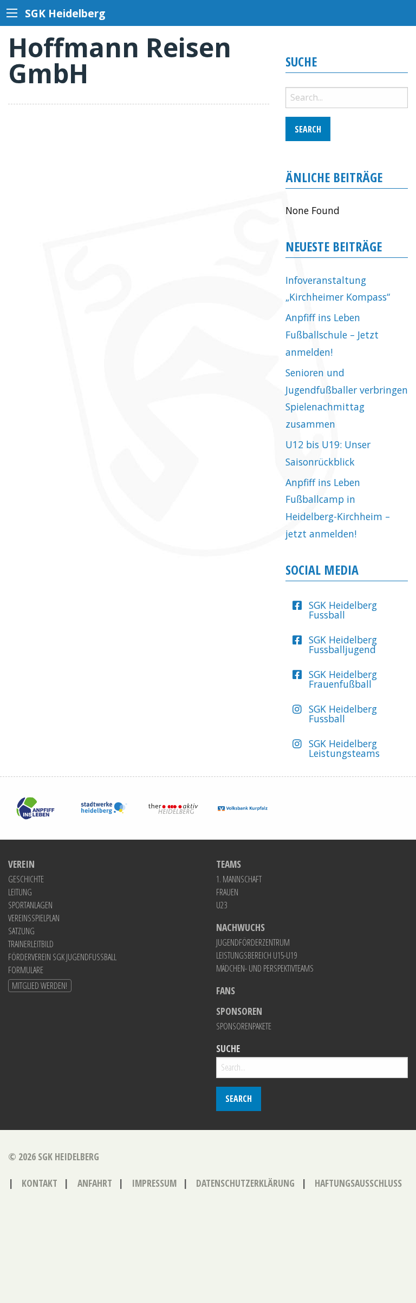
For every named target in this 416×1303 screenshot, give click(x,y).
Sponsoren (239, 1011)
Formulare (25, 970)
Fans (225, 991)
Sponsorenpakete (243, 1026)
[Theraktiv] (173, 807)
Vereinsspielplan (34, 918)
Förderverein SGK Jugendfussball (62, 957)
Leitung (20, 892)
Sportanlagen (30, 905)
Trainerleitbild (31, 944)
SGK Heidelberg (68, 1156)
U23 (221, 905)
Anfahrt (94, 1182)
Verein (21, 864)
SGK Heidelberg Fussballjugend (343, 644)
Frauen (227, 892)
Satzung (21, 931)
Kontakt (39, 1182)
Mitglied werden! (39, 986)
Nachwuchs (240, 928)
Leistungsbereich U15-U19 (256, 955)
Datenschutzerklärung (245, 1182)
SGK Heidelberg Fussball (343, 610)
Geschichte (26, 879)
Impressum (154, 1182)
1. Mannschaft (239, 879)
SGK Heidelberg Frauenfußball (343, 679)
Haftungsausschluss (358, 1182)
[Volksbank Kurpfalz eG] (242, 807)
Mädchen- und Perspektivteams (265, 968)
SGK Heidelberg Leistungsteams (344, 748)
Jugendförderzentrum (253, 942)
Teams (228, 864)
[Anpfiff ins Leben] (34, 807)
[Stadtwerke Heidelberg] (104, 807)
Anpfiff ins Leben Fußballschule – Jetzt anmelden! (332, 334)
